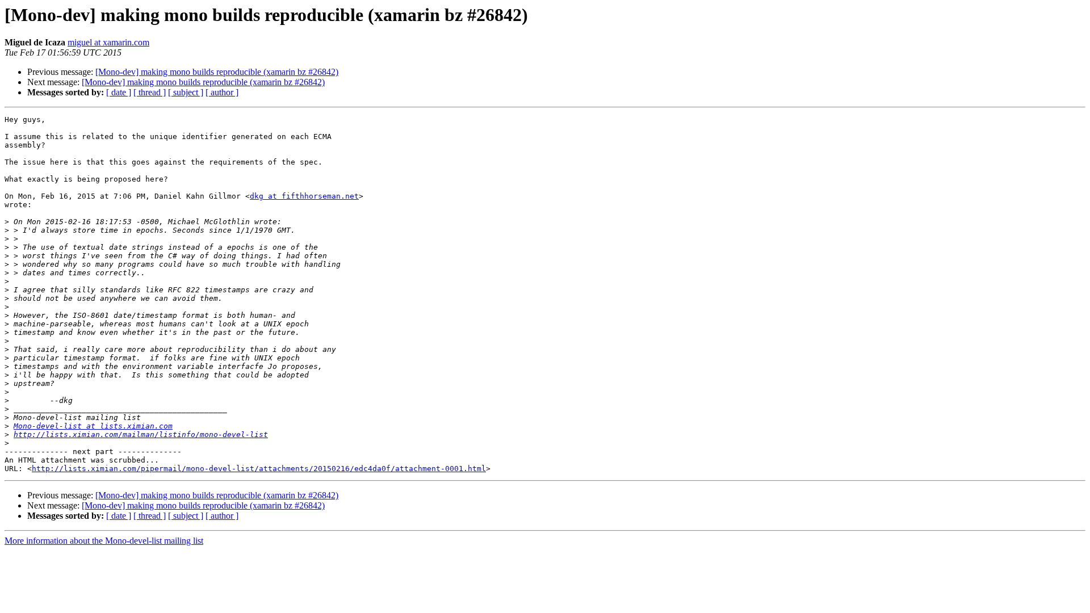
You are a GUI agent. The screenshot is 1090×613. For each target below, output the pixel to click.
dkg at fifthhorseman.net (304, 196)
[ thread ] (149, 92)
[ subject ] (185, 92)
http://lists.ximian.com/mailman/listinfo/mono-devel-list (141, 434)
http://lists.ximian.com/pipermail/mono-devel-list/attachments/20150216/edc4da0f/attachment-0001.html (259, 468)
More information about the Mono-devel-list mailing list (104, 540)
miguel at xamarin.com (108, 42)
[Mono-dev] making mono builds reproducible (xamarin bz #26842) (216, 72)
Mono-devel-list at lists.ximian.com (93, 426)
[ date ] (118, 92)
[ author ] (222, 92)
